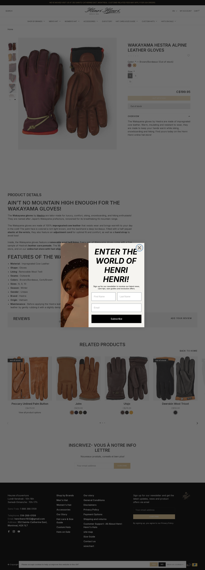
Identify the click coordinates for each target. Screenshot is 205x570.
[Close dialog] (139, 247)
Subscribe (116, 318)
